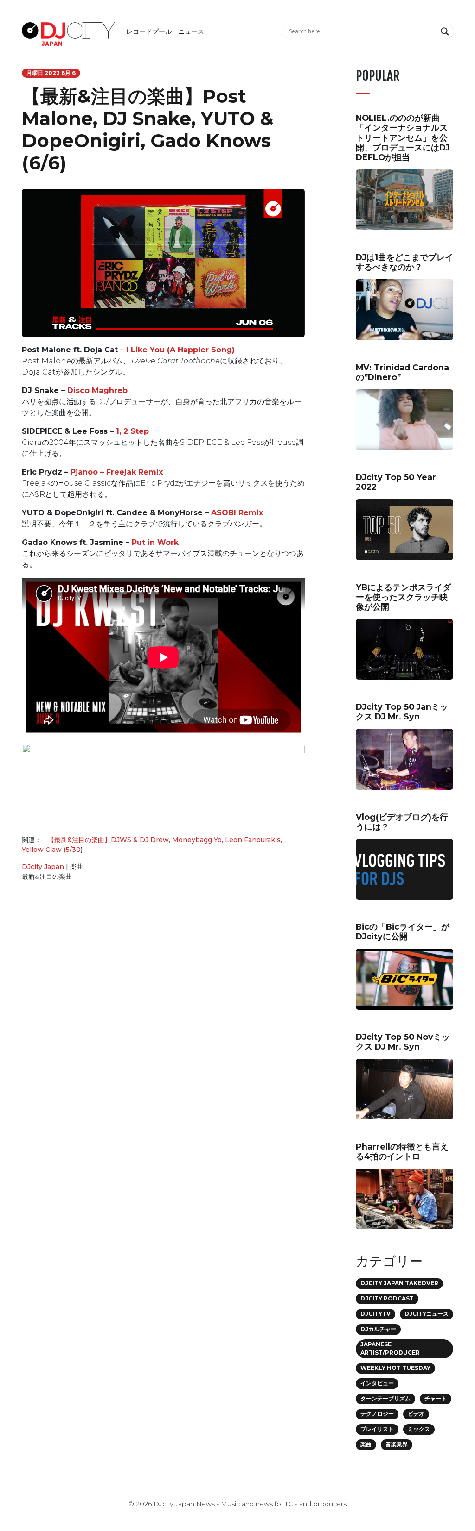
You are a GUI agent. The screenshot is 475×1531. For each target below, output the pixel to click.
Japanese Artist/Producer (390, 1348)
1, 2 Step (132, 431)
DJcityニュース (426, 1313)
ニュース (191, 31)
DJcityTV (375, 1313)
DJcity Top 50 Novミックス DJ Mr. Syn (403, 1041)
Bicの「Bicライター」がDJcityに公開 (402, 931)
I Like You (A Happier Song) (180, 349)
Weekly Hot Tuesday (395, 1367)
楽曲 (76, 866)
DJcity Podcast (387, 1298)
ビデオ (416, 1413)
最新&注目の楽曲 (47, 876)
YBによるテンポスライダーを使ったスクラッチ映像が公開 (403, 597)
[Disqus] (163, 1019)
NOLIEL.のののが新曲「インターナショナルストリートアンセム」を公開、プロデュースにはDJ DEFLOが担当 (403, 137)
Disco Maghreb (97, 390)
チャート (435, 1398)
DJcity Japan (43, 866)
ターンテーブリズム (385, 1398)
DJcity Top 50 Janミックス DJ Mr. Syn (402, 711)
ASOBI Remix (237, 512)
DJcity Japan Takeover (399, 1283)
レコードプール (149, 31)
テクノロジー (377, 1413)
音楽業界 (396, 1444)
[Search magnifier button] (446, 31)
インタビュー (377, 1383)
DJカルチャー (378, 1328)
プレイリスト (377, 1428)
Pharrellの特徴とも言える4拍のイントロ (402, 1151)
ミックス (419, 1428)
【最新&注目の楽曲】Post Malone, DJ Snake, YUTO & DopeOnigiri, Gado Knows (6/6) (148, 129)
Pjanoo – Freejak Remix (117, 472)
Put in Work (155, 542)
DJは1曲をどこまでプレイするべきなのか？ (404, 262)
